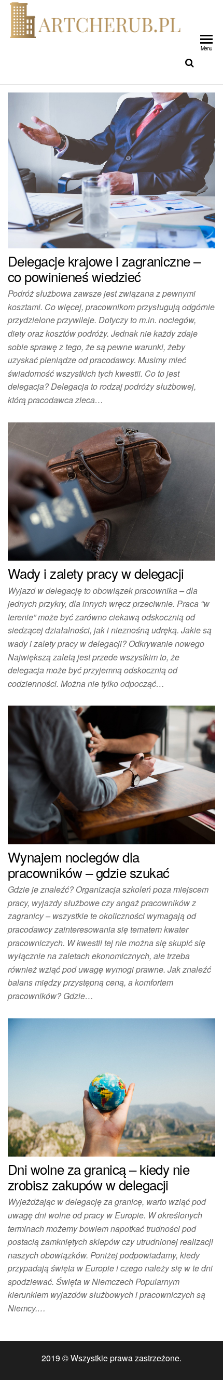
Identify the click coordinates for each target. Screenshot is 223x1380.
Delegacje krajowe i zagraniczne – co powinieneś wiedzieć (104, 268)
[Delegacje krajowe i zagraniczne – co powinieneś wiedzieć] (111, 169)
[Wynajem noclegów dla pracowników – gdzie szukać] (111, 774)
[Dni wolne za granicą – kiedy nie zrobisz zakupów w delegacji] (111, 1086)
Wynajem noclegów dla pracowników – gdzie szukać (88, 864)
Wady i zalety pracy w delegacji (96, 572)
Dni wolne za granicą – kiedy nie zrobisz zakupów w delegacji (98, 1176)
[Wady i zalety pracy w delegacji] (111, 490)
